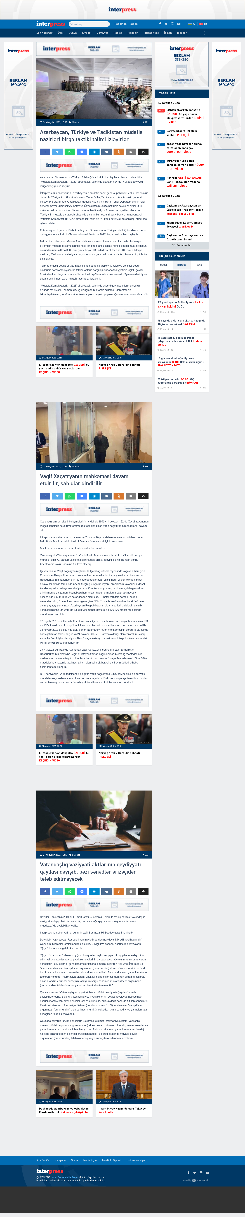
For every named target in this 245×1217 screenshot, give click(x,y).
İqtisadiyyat (151, 33)
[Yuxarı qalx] (235, 1207)
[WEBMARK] (195, 1180)
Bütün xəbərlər (182, 245)
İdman (168, 33)
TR (205, 24)
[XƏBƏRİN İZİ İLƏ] (52, 24)
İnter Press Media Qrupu (65, 1177)
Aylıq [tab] (199, 265)
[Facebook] (188, 1173)
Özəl (60, 33)
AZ (194, 24)
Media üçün (90, 1160)
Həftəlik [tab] (181, 265)
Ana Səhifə (42, 1160)
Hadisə (118, 33)
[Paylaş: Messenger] (82, 152)
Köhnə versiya (136, 1160)
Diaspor (182, 33)
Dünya (73, 33)
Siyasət (86, 33)
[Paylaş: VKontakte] (106, 152)
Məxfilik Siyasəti (112, 1160)
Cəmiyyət (102, 33)
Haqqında (120, 24)
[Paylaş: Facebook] (45, 152)
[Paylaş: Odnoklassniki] (119, 152)
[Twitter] (195, 1173)
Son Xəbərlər (44, 33)
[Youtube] (207, 1173)
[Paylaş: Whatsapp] (70, 152)
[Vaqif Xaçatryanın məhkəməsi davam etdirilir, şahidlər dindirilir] (94, 432)
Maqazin (133, 33)
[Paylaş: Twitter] (57, 152)
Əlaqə (134, 24)
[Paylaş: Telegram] (94, 152)
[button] (143, 152)
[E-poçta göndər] (131, 152)
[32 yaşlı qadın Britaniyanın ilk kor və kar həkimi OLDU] (182, 283)
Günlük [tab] (164, 265)
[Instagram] (201, 1173)
